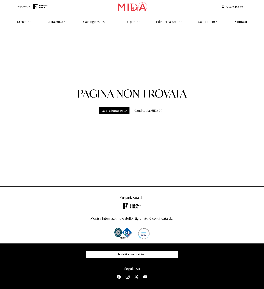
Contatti (241, 21)
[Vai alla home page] (132, 6)
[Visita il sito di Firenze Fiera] (40, 6)
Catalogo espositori (96, 21)
